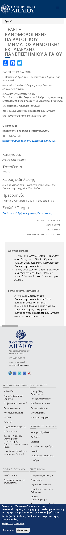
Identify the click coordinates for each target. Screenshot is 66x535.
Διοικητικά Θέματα (39, 408)
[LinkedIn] (24, 373)
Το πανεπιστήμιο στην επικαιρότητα (14, 481)
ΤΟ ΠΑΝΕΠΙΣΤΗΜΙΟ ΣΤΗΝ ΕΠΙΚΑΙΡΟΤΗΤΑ (41, 234)
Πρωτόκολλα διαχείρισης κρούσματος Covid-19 (15, 453)
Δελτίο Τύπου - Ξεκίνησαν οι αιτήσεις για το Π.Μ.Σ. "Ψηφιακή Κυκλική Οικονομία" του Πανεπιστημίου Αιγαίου (36, 274)
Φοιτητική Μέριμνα (40, 417)
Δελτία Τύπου (10, 475)
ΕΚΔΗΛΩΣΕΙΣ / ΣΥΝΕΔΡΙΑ (48, 220)
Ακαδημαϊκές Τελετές (40, 432)
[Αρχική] (19, 9)
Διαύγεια (8, 417)
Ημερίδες (35, 451)
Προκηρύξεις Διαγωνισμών (37, 392)
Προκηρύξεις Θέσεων (40, 398)
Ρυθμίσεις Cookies (13, 523)
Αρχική (8, 20)
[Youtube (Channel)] (29, 373)
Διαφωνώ (22, 530)
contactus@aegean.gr (19, 365)
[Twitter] (19, 373)
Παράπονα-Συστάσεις (41, 484)
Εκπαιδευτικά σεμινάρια (42, 446)
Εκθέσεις (35, 441)
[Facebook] (14, 373)
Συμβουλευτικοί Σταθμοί (15, 403)
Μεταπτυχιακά (38, 412)
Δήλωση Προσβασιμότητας (39, 498)
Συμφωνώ (8, 530)
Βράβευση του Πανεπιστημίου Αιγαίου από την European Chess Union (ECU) (32, 299)
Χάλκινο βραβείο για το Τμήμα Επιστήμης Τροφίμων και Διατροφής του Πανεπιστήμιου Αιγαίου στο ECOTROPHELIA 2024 (36, 311)
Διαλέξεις (35, 437)
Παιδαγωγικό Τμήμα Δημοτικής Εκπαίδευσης (27, 213)
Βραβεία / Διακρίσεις (40, 403)
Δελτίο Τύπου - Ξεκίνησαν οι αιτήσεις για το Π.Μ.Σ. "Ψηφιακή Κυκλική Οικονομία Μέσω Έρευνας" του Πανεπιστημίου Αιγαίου (36, 261)
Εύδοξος (8, 422)
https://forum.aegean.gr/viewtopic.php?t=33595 (29, 140)
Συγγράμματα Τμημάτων (15, 426)
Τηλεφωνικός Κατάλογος (42, 475)
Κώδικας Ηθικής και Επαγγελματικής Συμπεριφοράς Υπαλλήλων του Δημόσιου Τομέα (16, 441)
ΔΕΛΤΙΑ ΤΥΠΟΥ (53, 229)
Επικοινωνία (36, 480)
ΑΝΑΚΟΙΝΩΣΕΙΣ (53, 225)
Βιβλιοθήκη (9, 391)
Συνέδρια (35, 460)
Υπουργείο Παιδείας (13, 412)
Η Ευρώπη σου (10, 431)
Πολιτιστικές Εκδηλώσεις (42, 455)
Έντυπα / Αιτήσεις (12, 408)
